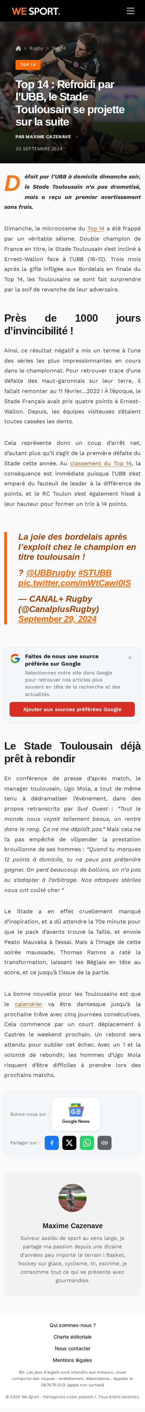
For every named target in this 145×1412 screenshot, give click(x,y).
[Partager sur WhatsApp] (87, 1143)
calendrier (29, 1004)
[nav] (18, 48)
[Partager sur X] (69, 1143)
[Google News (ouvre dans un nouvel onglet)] (76, 1114)
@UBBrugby (51, 572)
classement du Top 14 (101, 463)
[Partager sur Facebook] (52, 1143)
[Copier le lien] (104, 1143)
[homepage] (36, 10)
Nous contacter (72, 1348)
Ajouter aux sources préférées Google (72, 709)
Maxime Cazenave (73, 1226)
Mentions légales (72, 1360)
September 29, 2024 (57, 619)
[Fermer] (130, 658)
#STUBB (95, 572)
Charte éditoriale (72, 1337)
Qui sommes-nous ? (73, 1325)
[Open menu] (130, 11)
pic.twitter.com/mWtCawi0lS (74, 583)
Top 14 (96, 228)
